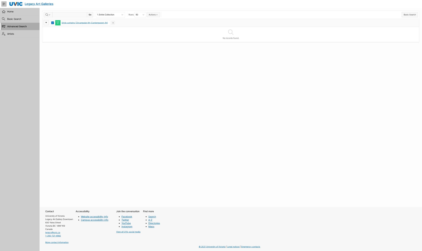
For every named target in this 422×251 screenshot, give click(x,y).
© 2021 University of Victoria (212, 246)
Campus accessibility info (94, 219)
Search (152, 216)
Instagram (126, 226)
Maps (151, 226)
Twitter (125, 219)
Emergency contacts (250, 246)
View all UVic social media (128, 232)
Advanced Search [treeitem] (17, 26)
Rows (131, 14)
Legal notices (233, 246)
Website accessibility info (94, 216)
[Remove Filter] (113, 23)
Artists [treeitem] (10, 33)
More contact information (57, 242)
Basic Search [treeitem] (14, 19)
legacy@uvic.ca (52, 232)
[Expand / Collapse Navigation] (4, 4)
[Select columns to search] (48, 14)
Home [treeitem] (10, 11)
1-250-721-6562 (53, 235)
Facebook (126, 216)
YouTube (126, 223)
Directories (154, 223)
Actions (152, 14)
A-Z (150, 219)
